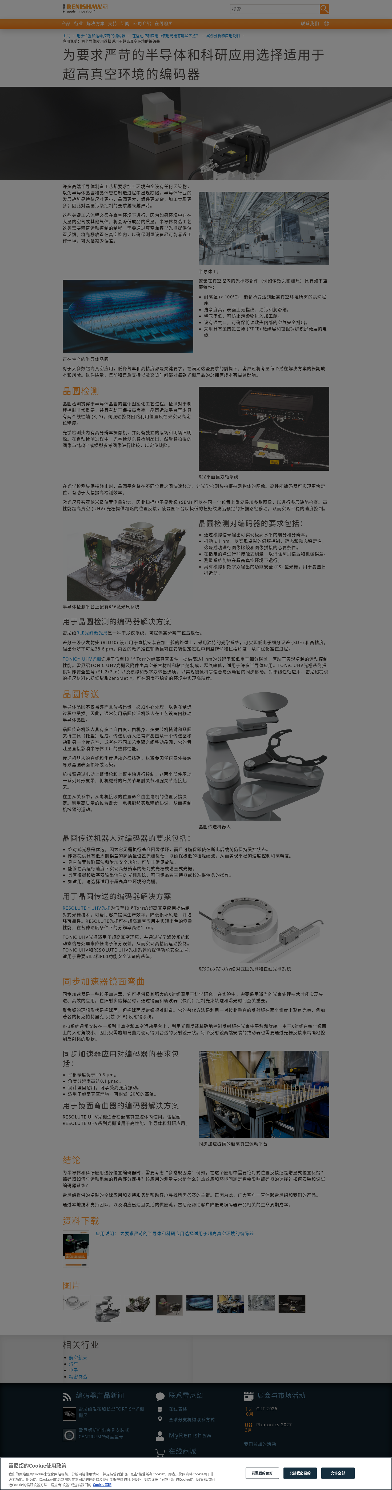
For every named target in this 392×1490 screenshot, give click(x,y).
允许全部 (338, 1473)
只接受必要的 (300, 1473)
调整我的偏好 (262, 1473)
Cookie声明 (102, 1484)
